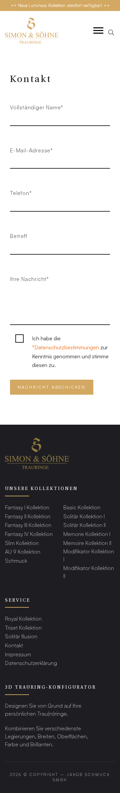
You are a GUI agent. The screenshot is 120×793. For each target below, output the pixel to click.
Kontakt (14, 645)
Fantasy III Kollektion (28, 525)
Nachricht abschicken (52, 387)
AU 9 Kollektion (22, 551)
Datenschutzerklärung (31, 663)
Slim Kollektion (22, 543)
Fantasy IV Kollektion (29, 534)
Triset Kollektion (23, 627)
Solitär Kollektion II (84, 525)
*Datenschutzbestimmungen (65, 347)
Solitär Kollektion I (84, 516)
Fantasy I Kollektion (27, 507)
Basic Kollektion (81, 507)
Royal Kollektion (23, 618)
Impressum (18, 654)
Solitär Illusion (21, 636)
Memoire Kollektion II (87, 543)
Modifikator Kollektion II (88, 572)
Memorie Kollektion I (86, 534)
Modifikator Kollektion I (88, 555)
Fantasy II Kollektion (27, 516)
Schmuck (16, 560)
